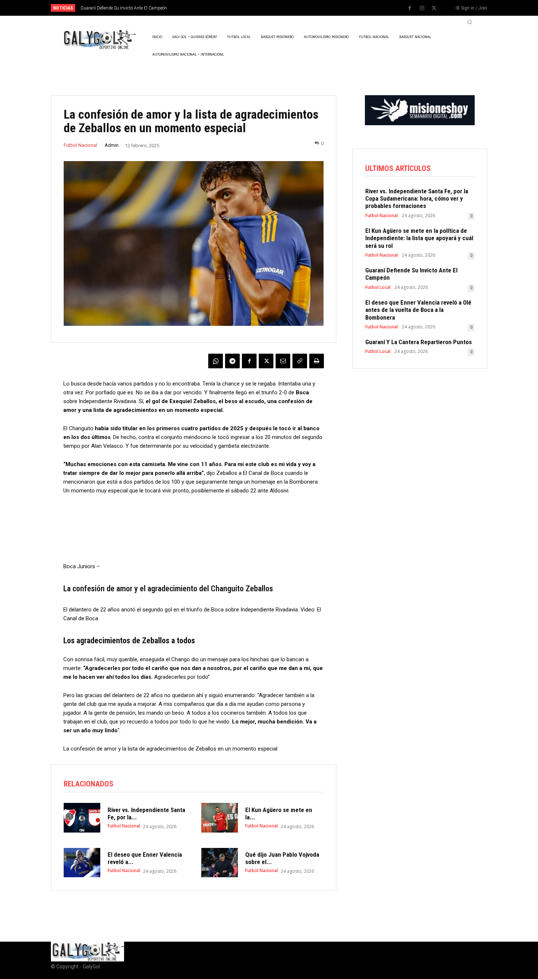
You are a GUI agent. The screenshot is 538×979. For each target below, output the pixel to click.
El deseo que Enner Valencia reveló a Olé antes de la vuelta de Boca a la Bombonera (418, 310)
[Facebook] (410, 8)
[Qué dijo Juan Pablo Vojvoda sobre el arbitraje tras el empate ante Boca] (219, 862)
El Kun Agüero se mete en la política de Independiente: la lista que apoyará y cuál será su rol (419, 238)
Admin (112, 145)
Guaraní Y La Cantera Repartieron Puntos (418, 342)
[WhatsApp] (215, 361)
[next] (293, 7)
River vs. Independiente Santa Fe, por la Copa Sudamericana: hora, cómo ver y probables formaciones (416, 198)
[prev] (281, 7)
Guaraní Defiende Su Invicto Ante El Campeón (124, 8)
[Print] (316, 361)
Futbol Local (378, 287)
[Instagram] (422, 8)
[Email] (283, 361)
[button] (469, 22)
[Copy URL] (299, 361)
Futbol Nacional (80, 145)
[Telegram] (232, 361)
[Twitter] (434, 8)
